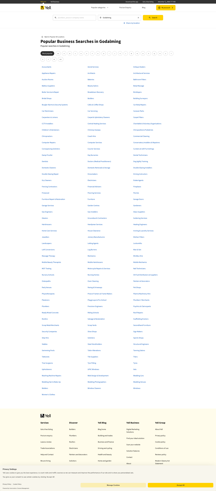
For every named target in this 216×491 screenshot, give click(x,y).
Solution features (133, 451)
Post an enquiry (46, 435)
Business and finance (106, 442)
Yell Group (160, 422)
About (128, 463)
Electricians (73, 448)
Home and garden (104, 461)
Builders (72, 429)
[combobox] (74, 17)
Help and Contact (46, 454)
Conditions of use (161, 448)
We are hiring (45, 461)
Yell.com (43, 2)
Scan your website (133, 444)
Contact (129, 457)
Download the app (132, 2)
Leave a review (46, 442)
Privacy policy (160, 435)
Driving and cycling (105, 448)
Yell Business (55, 2)
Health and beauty (105, 454)
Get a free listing (148, 2)
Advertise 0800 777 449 (167, 2)
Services (44, 422)
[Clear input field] (138, 18)
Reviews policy (160, 454)
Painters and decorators (78, 454)
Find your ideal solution (135, 438)
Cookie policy (160, 442)
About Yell (159, 429)
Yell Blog (102, 422)
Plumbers (72, 435)
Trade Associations (47, 448)
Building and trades (105, 435)
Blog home (102, 429)
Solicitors (72, 461)
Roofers (72, 442)
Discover (73, 422)
